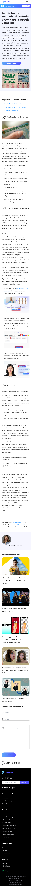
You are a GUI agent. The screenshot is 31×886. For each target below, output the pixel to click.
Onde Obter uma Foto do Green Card (15, 107)
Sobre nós (5, 863)
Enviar (9, 755)
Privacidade (18, 880)
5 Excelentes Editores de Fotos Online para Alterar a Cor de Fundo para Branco (15, 580)
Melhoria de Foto (7, 831)
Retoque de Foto (7, 820)
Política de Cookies (15, 882)
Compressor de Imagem (9, 825)
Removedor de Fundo (8, 814)
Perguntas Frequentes (11, 111)
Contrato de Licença (15, 884)
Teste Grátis (26, 5)
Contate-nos (6, 853)
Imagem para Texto (8, 834)
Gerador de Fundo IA (8, 798)
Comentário (26, 707)
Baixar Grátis (11, 63)
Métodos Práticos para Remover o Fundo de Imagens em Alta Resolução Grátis (15, 670)
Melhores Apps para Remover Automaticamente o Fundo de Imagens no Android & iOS (12, 639)
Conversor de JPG (7, 822)
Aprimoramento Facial (8, 828)
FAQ (3, 847)
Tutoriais (4, 850)
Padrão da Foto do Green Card (13, 104)
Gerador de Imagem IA (8, 801)
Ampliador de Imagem (8, 817)
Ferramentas (5, 837)
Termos (11, 880)
